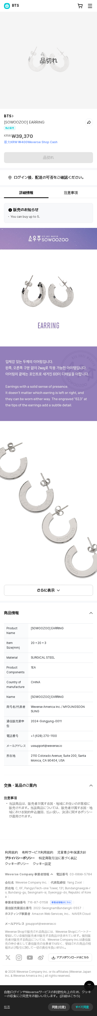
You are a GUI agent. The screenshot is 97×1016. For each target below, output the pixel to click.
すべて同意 (82, 1007)
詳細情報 (26, 193)
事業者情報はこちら (61, 902)
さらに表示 (46, 590)
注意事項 (71, 193)
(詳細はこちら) (70, 996)
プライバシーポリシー (20, 858)
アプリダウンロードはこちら (72, 957)
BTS (7, 116)
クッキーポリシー (17, 864)
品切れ (48, 157)
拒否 (7, 1007)
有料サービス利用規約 (37, 852)
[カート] (80, 6)
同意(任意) (59, 1007)
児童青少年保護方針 (71, 852)
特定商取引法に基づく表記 (58, 858)
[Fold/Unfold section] (48, 613)
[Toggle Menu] (90, 6)
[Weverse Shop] (7, 6)
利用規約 (11, 852)
